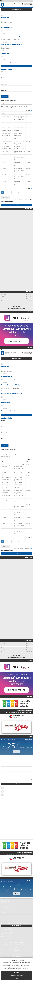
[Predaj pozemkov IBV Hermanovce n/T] (16, 40)
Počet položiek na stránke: (8, 100)
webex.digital (18, 814)
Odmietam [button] (16, 978)
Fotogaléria (28, 209)
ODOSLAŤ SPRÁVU (16, 784)
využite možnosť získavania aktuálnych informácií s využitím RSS (17, 802)
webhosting (8, 819)
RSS (27, 110)
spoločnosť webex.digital (16, 821)
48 (18, 192)
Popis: (3, 78)
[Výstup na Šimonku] (16, 22)
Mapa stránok (12, 805)
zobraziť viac (16, 66)
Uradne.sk (27, 199)
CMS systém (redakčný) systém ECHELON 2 (14, 817)
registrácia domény (23, 819)
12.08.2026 (5, 59)
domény (17, 819)
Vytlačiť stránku (19, 805)
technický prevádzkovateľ (16, 812)
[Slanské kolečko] (16, 48)
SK (25, 353)
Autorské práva (21, 807)
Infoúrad (29, 312)
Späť (16, 205)
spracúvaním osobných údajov (21, 781)
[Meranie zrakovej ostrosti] (16, 57)
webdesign (14, 814)
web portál (25, 817)
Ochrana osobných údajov (16, 808)
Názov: (3, 72)
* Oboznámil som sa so (16, 781)
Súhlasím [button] (16, 972)
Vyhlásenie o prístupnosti (13, 807)
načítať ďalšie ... (5, 197)
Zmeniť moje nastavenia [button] (16, 975)
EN (27, 353)
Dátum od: (4, 84)
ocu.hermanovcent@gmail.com (16, 308)
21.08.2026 (5, 25)
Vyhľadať (5, 96)
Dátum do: (4, 90)
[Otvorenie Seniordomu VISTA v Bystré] (16, 31)
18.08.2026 (5, 42)
